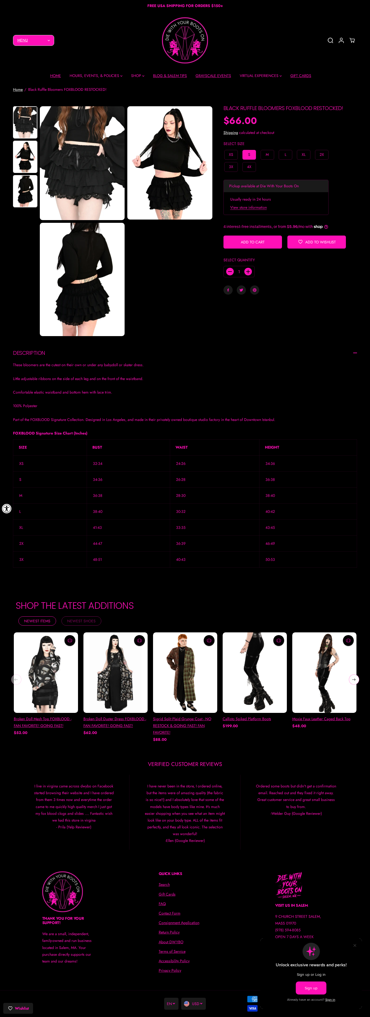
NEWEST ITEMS (37, 621)
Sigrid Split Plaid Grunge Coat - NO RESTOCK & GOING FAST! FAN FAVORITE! (182, 725)
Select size (234, 143)
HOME (55, 75)
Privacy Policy (170, 970)
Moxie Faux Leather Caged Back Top (321, 719)
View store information (248, 207)
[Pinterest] (254, 290)
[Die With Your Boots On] (185, 40)
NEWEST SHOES (81, 621)
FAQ (162, 903)
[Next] (354, 679)
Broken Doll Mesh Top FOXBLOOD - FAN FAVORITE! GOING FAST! (43, 722)
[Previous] (16, 679)
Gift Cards (167, 894)
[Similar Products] (70, 640)
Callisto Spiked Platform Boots (247, 719)
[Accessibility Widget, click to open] (6, 508)
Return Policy (169, 932)
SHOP (136, 75)
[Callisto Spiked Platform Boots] (255, 672)
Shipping (230, 132)
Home (18, 89)
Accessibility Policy (174, 961)
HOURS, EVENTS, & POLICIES (95, 75)
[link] (68, 891)
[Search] (330, 40)
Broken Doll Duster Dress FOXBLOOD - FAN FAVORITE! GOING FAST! (114, 722)
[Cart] (352, 40)
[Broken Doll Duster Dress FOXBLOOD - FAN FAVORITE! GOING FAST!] (115, 672)
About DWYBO (171, 942)
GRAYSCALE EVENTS (213, 75)
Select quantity (239, 259)
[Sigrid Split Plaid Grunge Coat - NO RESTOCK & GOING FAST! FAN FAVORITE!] (185, 672)
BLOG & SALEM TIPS (170, 75)
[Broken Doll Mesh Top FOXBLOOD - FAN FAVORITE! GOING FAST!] (46, 672)
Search (164, 884)
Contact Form (169, 913)
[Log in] (341, 40)
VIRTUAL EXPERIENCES (260, 75)
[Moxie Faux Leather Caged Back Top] (324, 672)
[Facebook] (228, 290)
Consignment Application (179, 922)
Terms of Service (172, 951)
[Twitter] (241, 290)
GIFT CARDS (300, 75)
